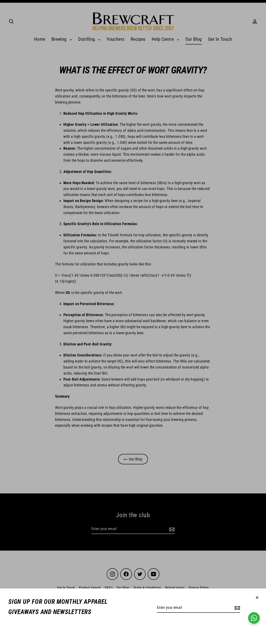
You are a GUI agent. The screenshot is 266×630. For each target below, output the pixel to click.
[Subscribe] (236, 608)
